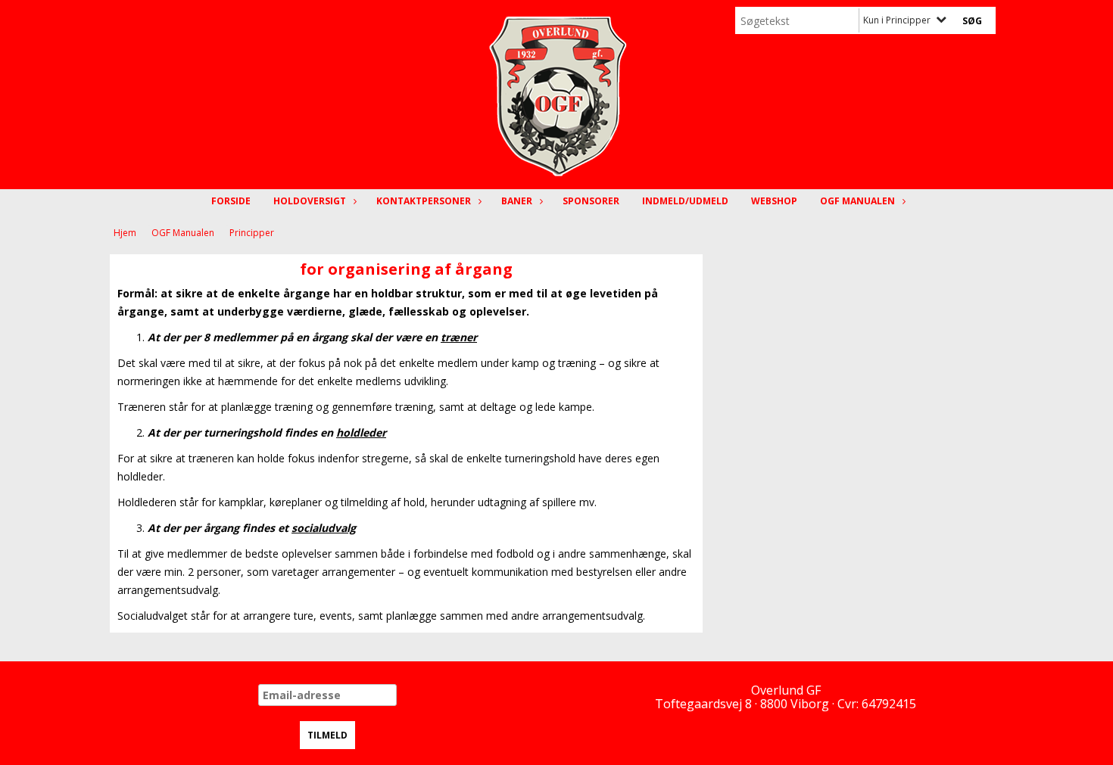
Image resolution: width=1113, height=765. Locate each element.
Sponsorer (591, 200)
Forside (231, 200)
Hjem (125, 232)
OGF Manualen (857, 200)
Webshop (774, 200)
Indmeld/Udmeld (685, 200)
